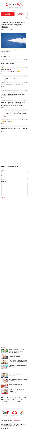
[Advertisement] (14, 149)
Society (9, 397)
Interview (3, 347)
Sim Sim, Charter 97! (21, 14)
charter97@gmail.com (6, 427)
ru (11, 10)
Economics (14, 397)
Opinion (3, 371)
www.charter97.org (17, 420)
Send (3, 197)
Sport (25, 397)
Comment (3, 181)
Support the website (8, 14)
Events (20, 397)
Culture (3, 399)
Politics (3, 397)
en (13, 10)
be (9, 10)
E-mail (2, 175)
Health (10, 401)
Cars (15, 401)
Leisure (19, 401)
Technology (4, 401)
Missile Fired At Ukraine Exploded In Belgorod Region (13, 24)
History (9, 399)
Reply (3, 65)
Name (2, 170)
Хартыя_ (14, 4)
